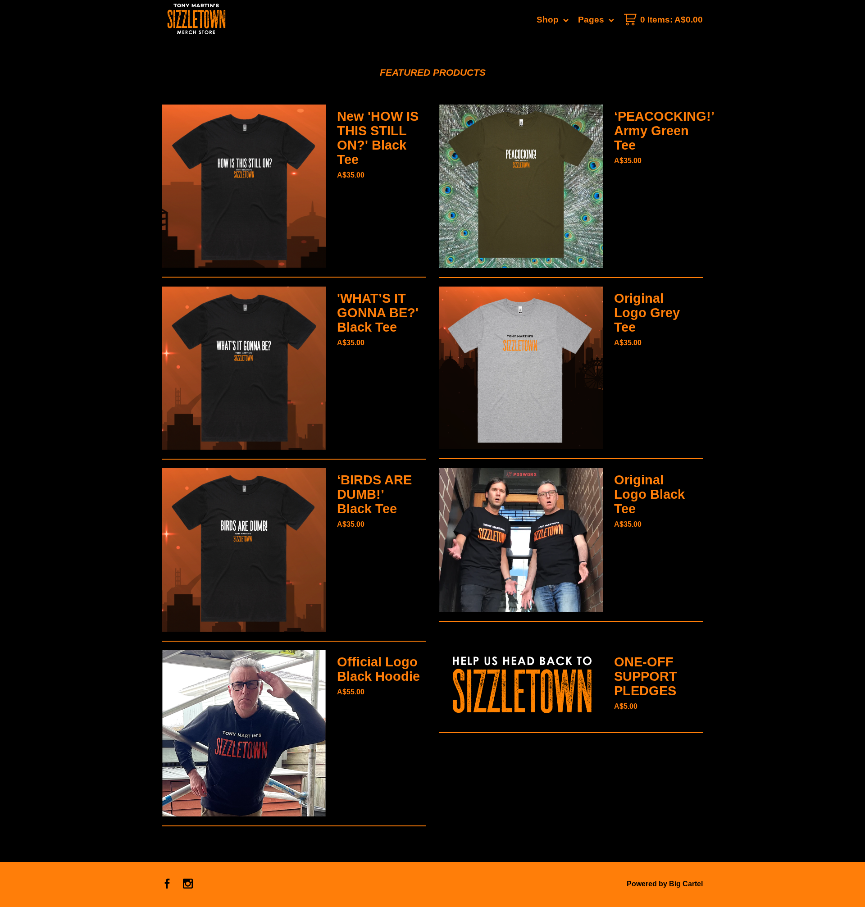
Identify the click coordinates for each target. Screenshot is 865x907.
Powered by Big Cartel (665, 884)
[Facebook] (167, 884)
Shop (549, 19)
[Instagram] (188, 884)
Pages (592, 19)
